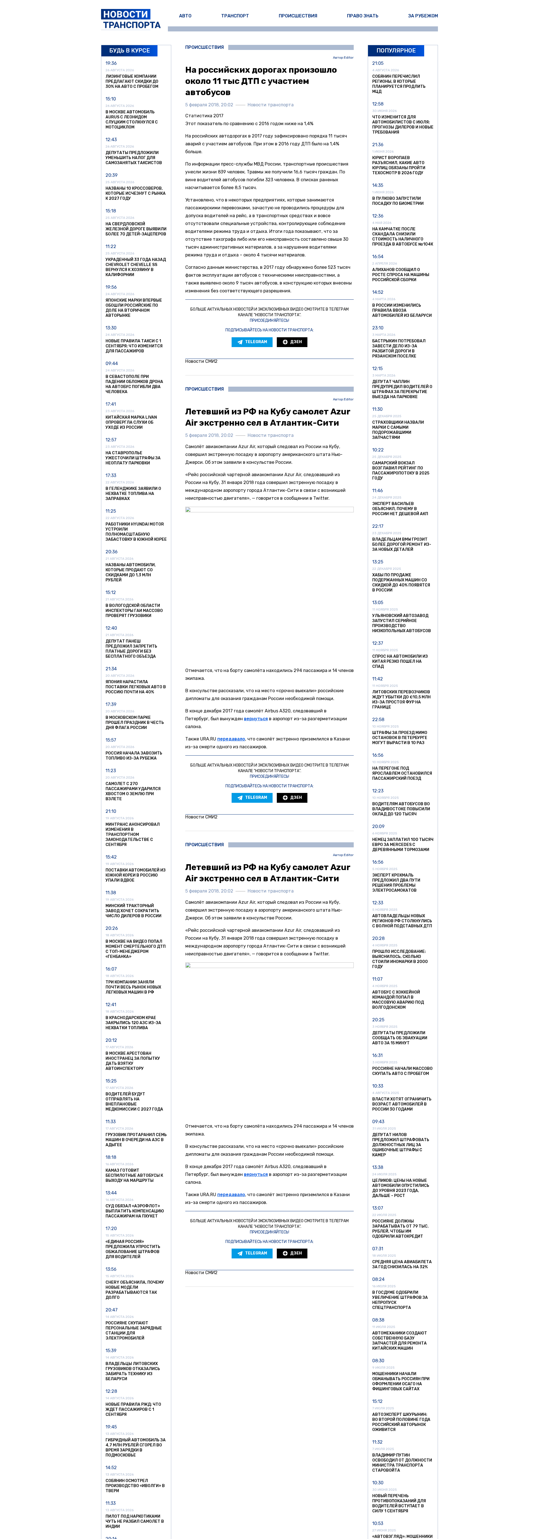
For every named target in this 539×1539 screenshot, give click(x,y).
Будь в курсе (129, 50)
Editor (349, 57)
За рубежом (423, 16)
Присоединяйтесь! (269, 320)
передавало (231, 739)
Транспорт (235, 16)
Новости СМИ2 (201, 361)
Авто (185, 16)
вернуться (256, 718)
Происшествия (298, 16)
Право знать (362, 16)
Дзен (296, 342)
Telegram (256, 342)
